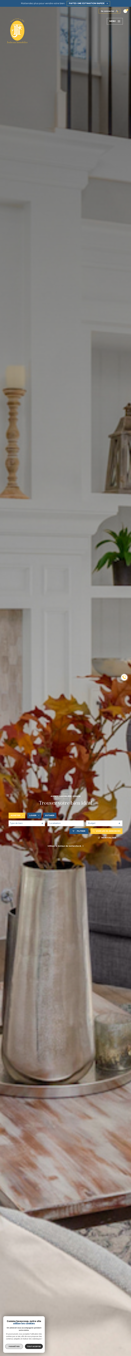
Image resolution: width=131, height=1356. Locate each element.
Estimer (49, 815)
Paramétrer (14, 1346)
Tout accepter (34, 1346)
